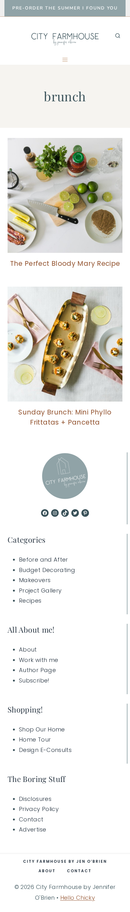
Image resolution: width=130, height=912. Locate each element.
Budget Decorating (47, 570)
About (28, 649)
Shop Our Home (42, 729)
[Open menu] (65, 59)
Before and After (43, 559)
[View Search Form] (117, 35)
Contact (31, 819)
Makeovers (34, 580)
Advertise (32, 829)
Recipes (30, 601)
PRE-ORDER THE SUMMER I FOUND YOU (65, 8)
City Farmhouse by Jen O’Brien (65, 861)
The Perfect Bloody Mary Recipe (65, 263)
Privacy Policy (39, 809)
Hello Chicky (77, 898)
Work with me (38, 660)
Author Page (37, 670)
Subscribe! (34, 680)
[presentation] (65, 195)
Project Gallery (40, 590)
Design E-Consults (45, 750)
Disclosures (35, 799)
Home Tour (35, 739)
